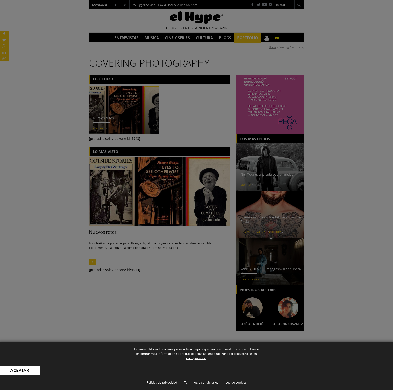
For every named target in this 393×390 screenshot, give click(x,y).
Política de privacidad (161, 382)
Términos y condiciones (201, 382)
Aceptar (19, 370)
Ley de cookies (236, 382)
